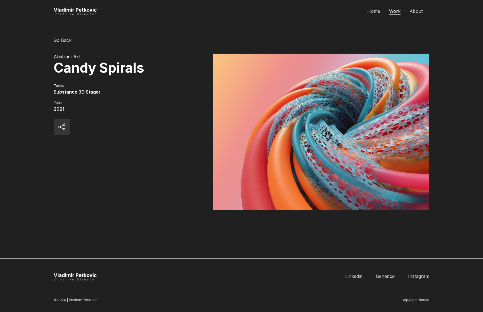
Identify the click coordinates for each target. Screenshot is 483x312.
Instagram (418, 276)
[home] (76, 11)
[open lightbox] (321, 132)
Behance (385, 276)
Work (395, 11)
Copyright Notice (415, 300)
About (416, 11)
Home (373, 11)
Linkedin (354, 276)
